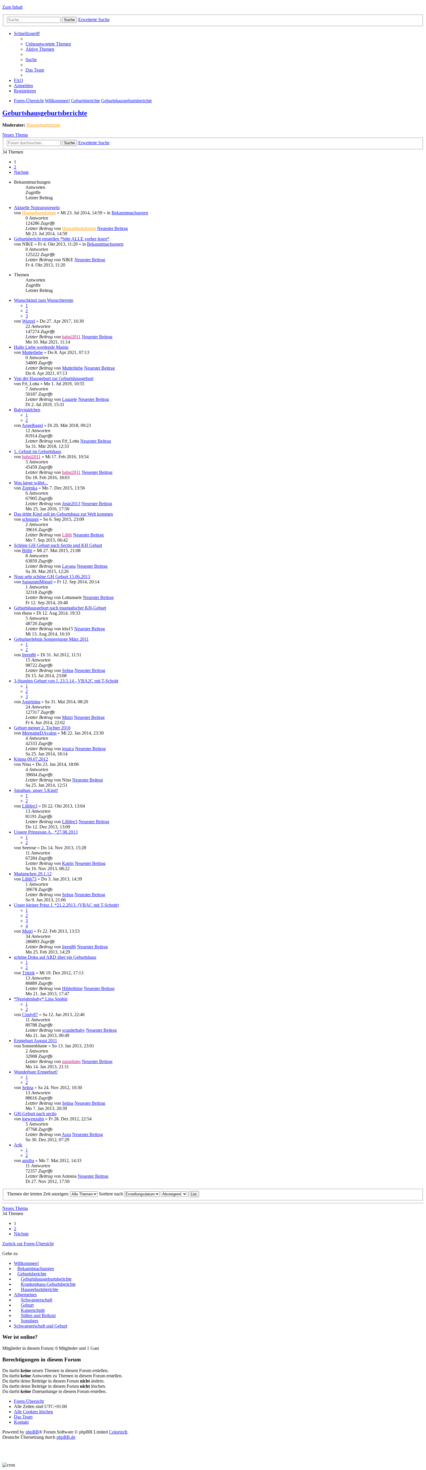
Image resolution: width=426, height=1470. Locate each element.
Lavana (69, 566)
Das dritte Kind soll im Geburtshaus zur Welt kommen (63, 514)
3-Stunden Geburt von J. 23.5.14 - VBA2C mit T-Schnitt (66, 680)
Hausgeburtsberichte (39, 1289)
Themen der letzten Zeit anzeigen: (38, 1193)
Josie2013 (71, 503)
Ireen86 (29, 654)
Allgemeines (25, 1294)
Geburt (27, 1305)
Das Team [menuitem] (35, 69)
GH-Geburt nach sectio (35, 1113)
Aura (66, 1134)
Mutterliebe (32, 352)
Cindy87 (30, 1014)
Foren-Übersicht (29, 100)
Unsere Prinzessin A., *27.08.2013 (46, 832)
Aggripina (31, 701)
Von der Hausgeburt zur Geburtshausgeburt (53, 378)
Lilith (67, 534)
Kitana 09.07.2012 (31, 759)
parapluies (71, 1061)
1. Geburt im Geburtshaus (37, 451)
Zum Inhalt (12, 7)
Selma (67, 670)
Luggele (69, 399)
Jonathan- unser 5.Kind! (36, 790)
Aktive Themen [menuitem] (40, 49)
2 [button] (15, 167)
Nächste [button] (21, 172)
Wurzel (28, 321)
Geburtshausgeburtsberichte (126, 100)
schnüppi (30, 519)
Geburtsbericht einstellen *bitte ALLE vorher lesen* (61, 238)
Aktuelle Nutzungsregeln (37, 207)
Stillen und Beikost (38, 1315)
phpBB (32, 1431)
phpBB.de (66, 1437)
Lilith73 (29, 878)
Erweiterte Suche (94, 19)
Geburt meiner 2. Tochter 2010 (42, 727)
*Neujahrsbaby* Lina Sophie (41, 998)
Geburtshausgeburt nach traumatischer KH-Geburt (60, 607)
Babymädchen (27, 409)
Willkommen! (57, 100)
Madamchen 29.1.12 (33, 873)
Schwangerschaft (36, 1299)
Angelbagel (32, 425)
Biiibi (27, 550)
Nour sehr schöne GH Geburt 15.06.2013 (52, 576)
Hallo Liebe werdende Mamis (41, 347)
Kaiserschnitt (33, 1310)
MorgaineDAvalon (39, 733)
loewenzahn (33, 1118)
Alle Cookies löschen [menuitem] (33, 1411)
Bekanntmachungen (130, 212)
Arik (18, 1144)
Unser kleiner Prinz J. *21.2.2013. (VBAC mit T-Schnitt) (66, 905)
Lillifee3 (29, 806)
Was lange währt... (31, 482)
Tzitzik (28, 972)
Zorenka (29, 487)
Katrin (68, 863)
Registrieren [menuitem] (25, 90)
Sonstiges (29, 1320)
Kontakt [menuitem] (21, 1422)
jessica (68, 748)
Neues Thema (15, 134)
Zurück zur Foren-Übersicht (28, 1243)
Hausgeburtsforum (43, 125)
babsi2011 (71, 336)
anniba (28, 1160)
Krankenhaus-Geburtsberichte (48, 1284)
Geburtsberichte (85, 100)
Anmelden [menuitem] (23, 85)
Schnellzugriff (27, 33)
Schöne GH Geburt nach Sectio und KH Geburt (58, 545)
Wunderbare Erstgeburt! (36, 1071)
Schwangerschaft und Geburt (40, 1325)
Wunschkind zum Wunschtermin (43, 300)
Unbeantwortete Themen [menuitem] (48, 43)
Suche (69, 20)
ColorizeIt (118, 1431)
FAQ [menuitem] (18, 80)
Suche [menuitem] (31, 59)
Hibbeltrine (72, 988)
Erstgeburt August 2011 (35, 1040)
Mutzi (67, 717)
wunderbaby (73, 1030)
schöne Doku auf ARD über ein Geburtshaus (55, 957)
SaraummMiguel (37, 581)
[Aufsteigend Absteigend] (174, 1193)
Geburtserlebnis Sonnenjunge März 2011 (51, 639)
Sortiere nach (111, 1193)
